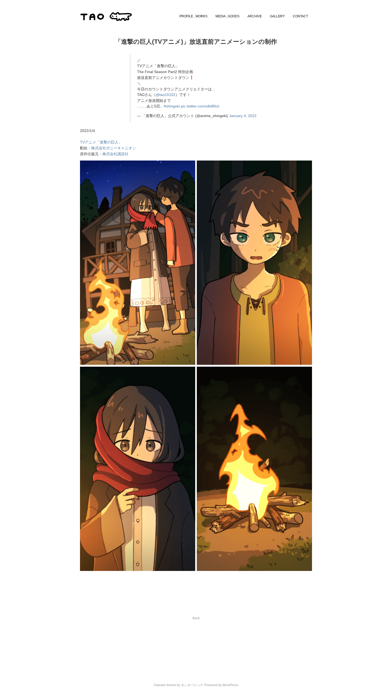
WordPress (230, 685)
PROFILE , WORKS (193, 16)
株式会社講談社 (115, 154)
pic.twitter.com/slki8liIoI (200, 106)
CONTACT (300, 16)
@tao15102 (165, 95)
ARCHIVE (254, 16)
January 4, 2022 (243, 116)
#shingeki (172, 106)
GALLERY (277, 16)
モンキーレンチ (192, 685)
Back (196, 618)
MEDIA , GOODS (227, 16)
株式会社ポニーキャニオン (113, 148)
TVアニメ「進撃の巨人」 (101, 142)
